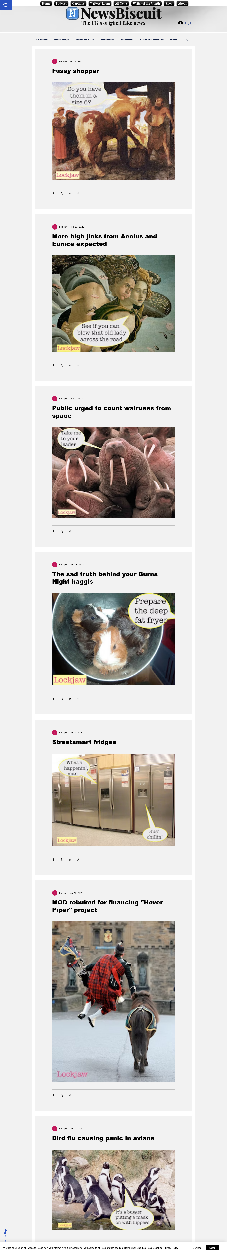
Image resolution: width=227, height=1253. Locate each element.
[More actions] (173, 61)
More (173, 39)
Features (127, 39)
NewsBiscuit (121, 12)
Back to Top (5, 1238)
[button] (187, 40)
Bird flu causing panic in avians (103, 1138)
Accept (212, 1247)
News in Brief (85, 39)
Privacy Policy (171, 1247)
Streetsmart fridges (84, 742)
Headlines (107, 39)
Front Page (61, 39)
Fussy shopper (75, 70)
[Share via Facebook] (53, 193)
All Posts (41, 39)
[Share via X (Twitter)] (61, 193)
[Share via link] (78, 193)
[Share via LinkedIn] (69, 193)
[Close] (223, 1247)
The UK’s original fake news (113, 22)
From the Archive (152, 39)
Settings (197, 1247)
